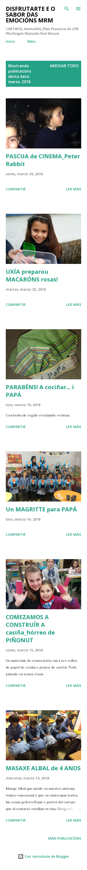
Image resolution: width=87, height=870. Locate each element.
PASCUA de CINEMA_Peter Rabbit (43, 160)
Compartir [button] (16, 189)
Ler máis (73, 189)
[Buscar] (67, 9)
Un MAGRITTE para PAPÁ (41, 509)
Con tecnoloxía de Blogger (46, 856)
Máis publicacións (64, 838)
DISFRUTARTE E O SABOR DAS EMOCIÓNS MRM (30, 14)
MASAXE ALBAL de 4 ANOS (43, 768)
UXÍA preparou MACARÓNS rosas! (32, 275)
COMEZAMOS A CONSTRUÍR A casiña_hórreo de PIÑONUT (30, 628)
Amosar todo (64, 65)
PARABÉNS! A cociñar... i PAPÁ (40, 391)
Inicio (10, 41)
